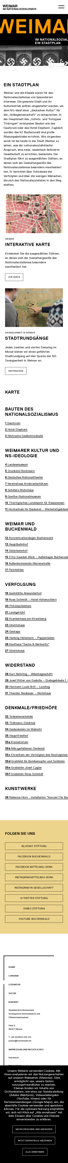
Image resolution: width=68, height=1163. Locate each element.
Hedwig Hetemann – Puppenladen (30, 638)
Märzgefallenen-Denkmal (25, 748)
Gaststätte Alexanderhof (23, 593)
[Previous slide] (52, 66)
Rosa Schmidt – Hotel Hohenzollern (31, 599)
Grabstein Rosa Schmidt (24, 774)
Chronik (14, 976)
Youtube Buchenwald (34, 919)
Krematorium (16, 742)
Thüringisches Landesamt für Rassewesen (35, 503)
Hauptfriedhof (16, 735)
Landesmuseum (16, 464)
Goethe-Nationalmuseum (23, 496)
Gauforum (12, 423)
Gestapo (12, 631)
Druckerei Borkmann (20, 471)
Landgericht (15, 612)
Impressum (14, 1057)
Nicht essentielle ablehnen (35, 1140)
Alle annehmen (35, 1152)
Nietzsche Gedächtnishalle (24, 436)
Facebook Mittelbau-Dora (34, 867)
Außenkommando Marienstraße (27, 563)
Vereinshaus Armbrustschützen (26, 483)
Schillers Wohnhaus (19, 490)
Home (12, 967)
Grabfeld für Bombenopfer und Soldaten (35, 761)
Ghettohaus (15, 625)
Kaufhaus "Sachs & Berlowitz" (27, 644)
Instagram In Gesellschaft (34, 887)
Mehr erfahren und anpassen (34, 1129)
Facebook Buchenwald (34, 856)
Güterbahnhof (16, 550)
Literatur (14, 984)
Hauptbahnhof (16, 544)
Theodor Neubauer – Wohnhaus (28, 693)
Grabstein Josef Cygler (23, 767)
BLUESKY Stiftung (34, 846)
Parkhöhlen (14, 569)
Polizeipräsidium (18, 606)
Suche (12, 993)
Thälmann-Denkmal (20, 723)
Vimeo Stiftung (34, 908)
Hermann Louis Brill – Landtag (27, 686)
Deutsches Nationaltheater (24, 477)
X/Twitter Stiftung (34, 898)
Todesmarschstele (19, 716)
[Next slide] (60, 66)
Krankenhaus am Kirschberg (25, 618)
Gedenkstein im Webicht (23, 729)
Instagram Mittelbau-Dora (34, 877)
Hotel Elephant (16, 429)
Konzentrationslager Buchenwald (29, 538)
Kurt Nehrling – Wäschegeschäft (29, 674)
